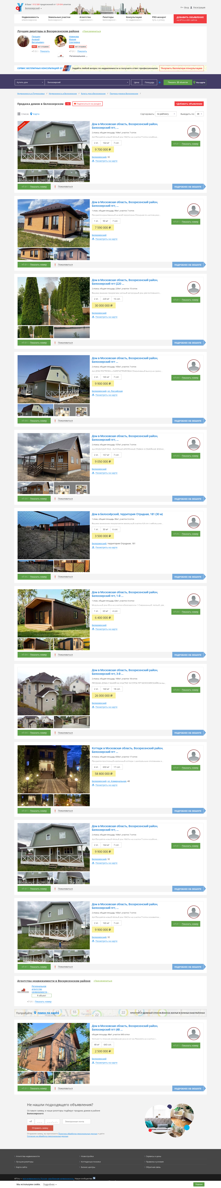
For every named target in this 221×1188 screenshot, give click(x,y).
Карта (36, 114)
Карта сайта (21, 1167)
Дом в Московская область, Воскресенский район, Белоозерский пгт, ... (125, 125)
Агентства (87, 18)
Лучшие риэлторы (24, 1161)
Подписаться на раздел (89, 103)
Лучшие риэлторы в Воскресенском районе (48, 31)
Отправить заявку (40, 1128)
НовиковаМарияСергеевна (74, 39)
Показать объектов (178, 82)
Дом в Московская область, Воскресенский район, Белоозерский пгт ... (125, 359)
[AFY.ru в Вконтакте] (94, 1178)
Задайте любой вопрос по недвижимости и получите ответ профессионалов (115, 68)
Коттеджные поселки (91, 1161)
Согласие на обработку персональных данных (47, 1136)
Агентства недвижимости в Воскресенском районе (54, 981)
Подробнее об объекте (187, 186)
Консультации (134, 18)
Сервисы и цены (153, 1156)
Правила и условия (155, 1161)
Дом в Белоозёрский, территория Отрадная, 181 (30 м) (127, 514)
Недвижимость (30, 18)
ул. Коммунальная (116, 781)
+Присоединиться (91, 31)
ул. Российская (115, 391)
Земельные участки (59, 18)
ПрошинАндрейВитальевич (38, 39)
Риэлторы (110, 18)
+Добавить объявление (189, 103)
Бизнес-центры (88, 1167)
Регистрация (199, 7)
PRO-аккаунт (159, 18)
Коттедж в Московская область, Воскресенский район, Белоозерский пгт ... (127, 750)
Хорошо (199, 1184)
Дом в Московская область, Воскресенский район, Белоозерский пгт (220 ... (125, 281)
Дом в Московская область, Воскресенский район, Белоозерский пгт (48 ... (125, 1027)
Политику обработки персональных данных (77, 1133)
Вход (186, 7)
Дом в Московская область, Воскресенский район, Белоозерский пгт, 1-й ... (125, 594)
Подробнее (49, 1184)
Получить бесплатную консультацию (181, 68)
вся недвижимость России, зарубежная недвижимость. (48, 1178)
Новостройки (87, 1156)
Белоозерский (99, 157)
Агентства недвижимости (28, 1156)
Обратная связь (153, 1167)
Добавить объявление (190, 18)
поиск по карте (48, 1013)
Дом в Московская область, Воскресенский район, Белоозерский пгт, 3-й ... (125, 671)
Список (25, 114)
